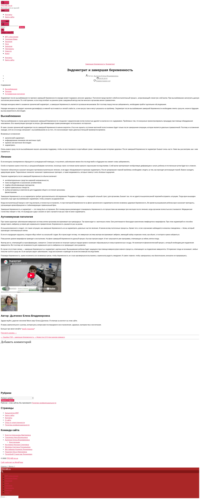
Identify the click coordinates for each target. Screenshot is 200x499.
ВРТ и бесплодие (11, 37)
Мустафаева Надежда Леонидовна (18, 449)
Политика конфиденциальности (17, 425)
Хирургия (8, 46)
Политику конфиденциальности (44, 403)
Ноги (7, 44)
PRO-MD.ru (6, 469)
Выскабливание (11, 89)
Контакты (8, 14)
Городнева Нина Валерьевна (16, 437)
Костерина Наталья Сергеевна (17, 444)
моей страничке (28, 329)
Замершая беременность (95, 64)
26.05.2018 (103, 78)
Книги (7, 53)
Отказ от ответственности (15, 422)
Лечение (8, 91)
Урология (8, 41)
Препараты (9, 48)
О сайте (8, 420)
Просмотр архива (9, 333)
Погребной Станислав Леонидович (18, 454)
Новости (8, 51)
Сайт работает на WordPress (12, 462)
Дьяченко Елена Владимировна (106, 76)
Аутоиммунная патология (15, 94)
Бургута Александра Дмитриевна (18, 435)
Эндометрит (110, 64)
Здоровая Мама (11, 39)
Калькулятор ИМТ (12, 413)
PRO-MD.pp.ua (6, 5)
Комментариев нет (103, 81)
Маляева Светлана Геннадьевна (17, 447)
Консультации (14, 442)
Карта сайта (9, 17)
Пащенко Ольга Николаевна (16, 452)
